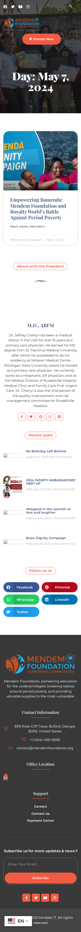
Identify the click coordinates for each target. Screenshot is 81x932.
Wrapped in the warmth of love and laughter (48, 510)
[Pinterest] (59, 416)
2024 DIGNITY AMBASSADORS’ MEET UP (51, 482)
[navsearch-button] (70, 6)
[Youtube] (20, 7)
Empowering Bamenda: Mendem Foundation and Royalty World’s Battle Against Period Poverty (38, 208)
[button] (41, 39)
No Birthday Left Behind (46, 451)
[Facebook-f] (22, 416)
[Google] (40, 416)
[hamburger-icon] (73, 25)
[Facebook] (5, 7)
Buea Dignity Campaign (46, 538)
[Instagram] (28, 7)
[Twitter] (13, 7)
